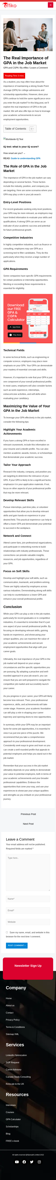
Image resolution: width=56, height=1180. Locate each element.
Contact (9, 1013)
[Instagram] (39, 1161)
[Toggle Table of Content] (30, 128)
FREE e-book (12, 1141)
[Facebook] (24, 1161)
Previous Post (28, 814)
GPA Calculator (13, 1119)
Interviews (11, 1105)
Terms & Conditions (15, 1027)
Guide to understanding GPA (26, 158)
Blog (8, 1134)
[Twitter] (31, 1161)
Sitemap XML (12, 1034)
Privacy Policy (13, 1020)
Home (9, 998)
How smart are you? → (14, 153)
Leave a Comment (39, 67)
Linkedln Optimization (16, 1055)
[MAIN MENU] (50, 5)
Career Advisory (13, 1069)
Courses (10, 1112)
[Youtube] (16, 1161)
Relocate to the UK (15, 1084)
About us (10, 1005)
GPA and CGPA (10, 67)
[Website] (28, 922)
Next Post (28, 823)
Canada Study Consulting (18, 1077)
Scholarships (12, 1126)
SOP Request (12, 1062)
